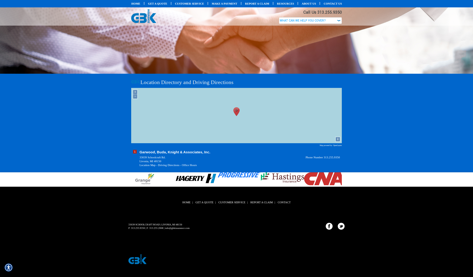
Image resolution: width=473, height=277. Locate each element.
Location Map (147, 165)
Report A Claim (261, 202)
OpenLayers (337, 145)
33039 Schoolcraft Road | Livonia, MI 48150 (155, 224)
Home (186, 202)
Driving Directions (168, 165)
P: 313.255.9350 (136, 228)
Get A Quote (204, 202)
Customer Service (231, 202)
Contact (284, 202)
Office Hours (189, 165)
